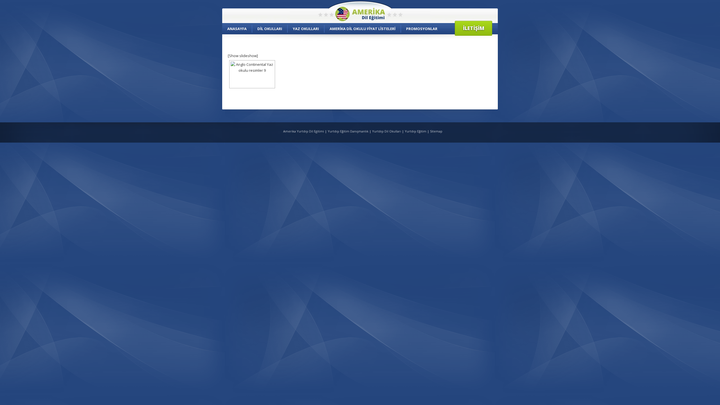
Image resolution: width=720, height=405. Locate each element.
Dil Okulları (269, 28)
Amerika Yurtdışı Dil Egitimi (304, 131)
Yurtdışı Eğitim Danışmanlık (348, 131)
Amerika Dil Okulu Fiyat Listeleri (362, 28)
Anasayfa (237, 28)
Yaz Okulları (306, 28)
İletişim (473, 28)
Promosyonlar (421, 28)
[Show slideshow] (243, 55)
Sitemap (436, 131)
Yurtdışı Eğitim (415, 131)
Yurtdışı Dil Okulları (386, 131)
